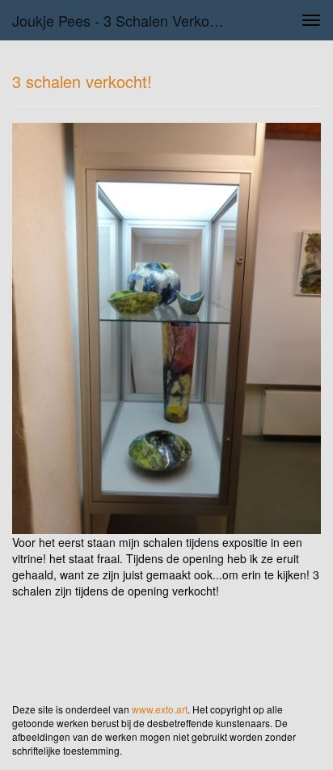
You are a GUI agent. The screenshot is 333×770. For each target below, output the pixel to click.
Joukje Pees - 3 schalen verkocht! (122, 20)
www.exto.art (160, 709)
